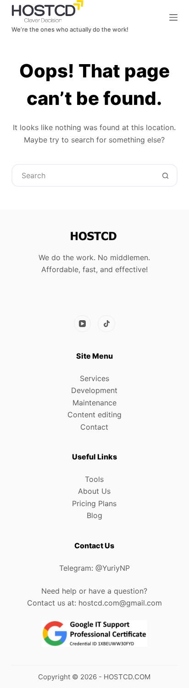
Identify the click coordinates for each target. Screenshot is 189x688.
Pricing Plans (94, 503)
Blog (94, 515)
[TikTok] (106, 324)
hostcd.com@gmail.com (120, 602)
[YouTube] (82, 324)
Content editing (94, 414)
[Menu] (173, 17)
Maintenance (94, 402)
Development (94, 390)
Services (94, 378)
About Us (94, 491)
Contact (94, 426)
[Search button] (165, 175)
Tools (94, 479)
